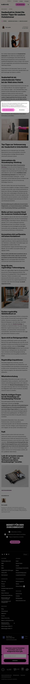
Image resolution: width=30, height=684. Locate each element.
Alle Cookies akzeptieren (8, 109)
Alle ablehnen (22, 109)
